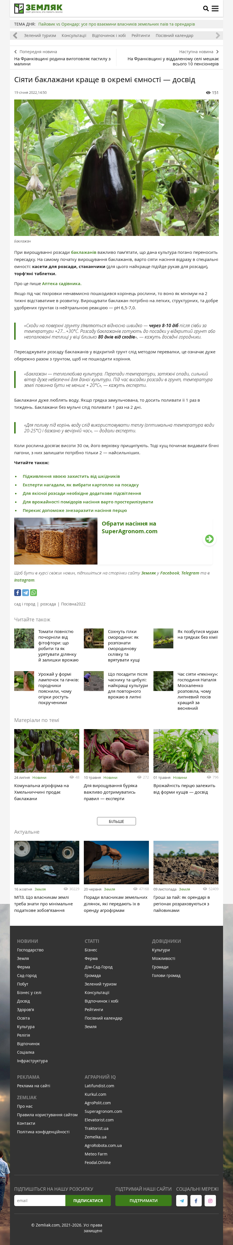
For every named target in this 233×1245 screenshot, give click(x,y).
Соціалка (25, 1052)
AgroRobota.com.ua (103, 1145)
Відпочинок (28, 1043)
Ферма (23, 967)
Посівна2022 (73, 604)
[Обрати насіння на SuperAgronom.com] (113, 563)
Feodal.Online (98, 1162)
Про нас (25, 1106)
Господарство (30, 950)
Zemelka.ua (96, 1137)
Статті (92, 941)
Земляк (148, 573)
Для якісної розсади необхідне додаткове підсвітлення (82, 493)
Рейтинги (141, 35)
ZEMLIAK (27, 1097)
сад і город (24, 604)
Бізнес (91, 950)
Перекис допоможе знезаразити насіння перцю (75, 510)
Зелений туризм (40, 35)
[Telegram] (25, 592)
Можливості (163, 958)
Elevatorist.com (99, 1119)
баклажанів (83, 252)
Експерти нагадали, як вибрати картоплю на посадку (81, 485)
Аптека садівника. (61, 284)
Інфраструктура (32, 1060)
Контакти (26, 1123)
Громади (160, 967)
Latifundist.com (99, 1085)
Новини (39, 777)
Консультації (74, 35)
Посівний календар (175, 35)
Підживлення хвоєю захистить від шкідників (71, 476)
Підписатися (88, 1200)
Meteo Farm (96, 1154)
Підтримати (144, 1201)
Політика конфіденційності (43, 1131)
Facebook (169, 573)
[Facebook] (17, 592)
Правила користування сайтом (47, 1114)
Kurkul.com (95, 1094)
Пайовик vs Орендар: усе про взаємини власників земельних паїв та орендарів (116, 24)
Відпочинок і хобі (109, 35)
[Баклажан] (116, 167)
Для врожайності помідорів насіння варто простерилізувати (88, 502)
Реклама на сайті (33, 1085)
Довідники (166, 941)
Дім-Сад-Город (99, 967)
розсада (48, 604)
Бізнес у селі (29, 992)
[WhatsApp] (33, 592)
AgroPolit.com (98, 1102)
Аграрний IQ (100, 1077)
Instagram (24, 580)
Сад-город (27, 975)
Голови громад (166, 975)
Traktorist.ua (97, 1128)
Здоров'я (25, 1009)
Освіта (23, 1018)
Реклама (28, 1077)
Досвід (23, 1001)
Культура (26, 1026)
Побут (22, 984)
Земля (40, 889)
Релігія (23, 1035)
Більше (116, 821)
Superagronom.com (103, 1111)
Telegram (190, 573)
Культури (161, 950)
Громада (93, 975)
